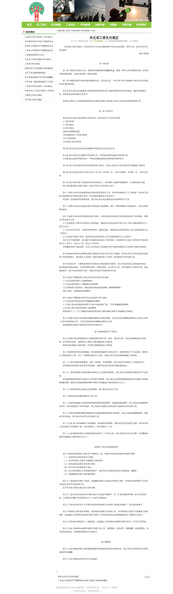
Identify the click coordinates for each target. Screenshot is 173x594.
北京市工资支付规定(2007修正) (38, 59)
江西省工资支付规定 (33, 95)
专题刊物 (127, 24)
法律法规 (100, 24)
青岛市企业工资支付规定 (68, 576)
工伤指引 (71, 24)
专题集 (113, 24)
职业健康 (56, 24)
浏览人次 (105, 587)
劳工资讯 (41, 24)
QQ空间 (127, 20)
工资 (93, 30)
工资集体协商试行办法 (34, 55)
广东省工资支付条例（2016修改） (39, 86)
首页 (29, 24)
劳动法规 (85, 30)
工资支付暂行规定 (32, 64)
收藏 (147, 20)
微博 (133, 20)
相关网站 (141, 24)
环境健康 (85, 24)
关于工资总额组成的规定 (35, 73)
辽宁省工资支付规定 (33, 100)
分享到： (148, 577)
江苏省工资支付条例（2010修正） (39, 37)
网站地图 (139, 20)
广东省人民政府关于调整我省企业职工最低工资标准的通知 (82, 580)
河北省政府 (98, 41)
